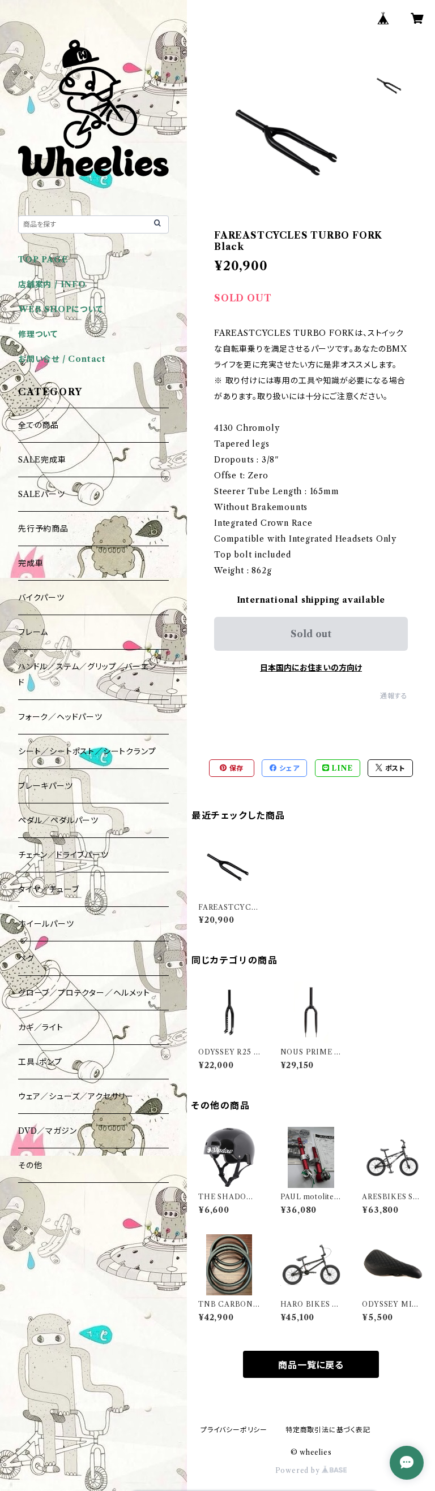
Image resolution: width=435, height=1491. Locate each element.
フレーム (33, 632)
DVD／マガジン (47, 1131)
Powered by (298, 1470)
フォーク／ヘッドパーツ (60, 717)
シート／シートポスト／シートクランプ (87, 751)
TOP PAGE (43, 259)
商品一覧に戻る (311, 1365)
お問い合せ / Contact (62, 359)
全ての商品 (38, 425)
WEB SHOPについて (60, 309)
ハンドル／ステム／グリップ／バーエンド (87, 675)
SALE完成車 (42, 460)
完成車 (30, 563)
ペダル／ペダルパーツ (58, 820)
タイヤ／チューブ (48, 889)
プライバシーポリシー (234, 1429)
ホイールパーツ (46, 924)
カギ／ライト (40, 1027)
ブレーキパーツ (45, 786)
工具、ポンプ (40, 1062)
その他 (30, 1165)
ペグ (26, 958)
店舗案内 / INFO (52, 284)
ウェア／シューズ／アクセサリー (76, 1096)
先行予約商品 (43, 529)
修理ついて (38, 334)
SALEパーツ (41, 494)
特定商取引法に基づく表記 (327, 1429)
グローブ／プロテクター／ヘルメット (84, 993)
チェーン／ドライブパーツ (63, 855)
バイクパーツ (41, 598)
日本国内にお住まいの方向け (311, 668)
